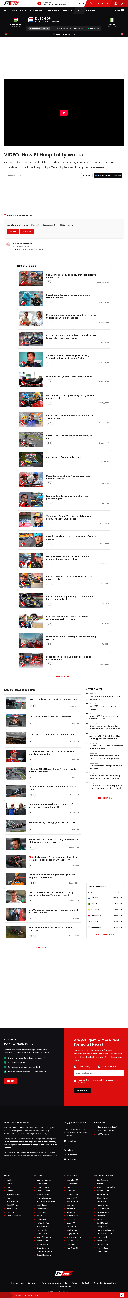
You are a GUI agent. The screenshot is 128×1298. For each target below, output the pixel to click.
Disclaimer (32, 1283)
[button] (15, 22)
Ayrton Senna (102, 1194)
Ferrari (9, 1187)
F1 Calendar (36, 10)
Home (14, 10)
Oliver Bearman (43, 1248)
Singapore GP (72, 1234)
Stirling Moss (102, 1227)
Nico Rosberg (102, 1180)
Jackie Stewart (103, 1205)
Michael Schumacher (106, 1187)
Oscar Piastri (42, 1209)
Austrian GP (72, 1205)
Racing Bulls (12, 1209)
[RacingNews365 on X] (99, 3)
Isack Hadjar (42, 1205)
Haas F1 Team (13, 1205)
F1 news (23, 10)
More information (65, 34)
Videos (79, 10)
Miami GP (71, 1191)
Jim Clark (101, 1216)
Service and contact (106, 1131)
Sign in (10, 1081)
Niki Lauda (101, 1219)
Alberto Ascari (103, 1191)
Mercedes (11, 1191)
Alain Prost (101, 1184)
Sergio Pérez (42, 1216)
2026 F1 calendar (25, 1153)
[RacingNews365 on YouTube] (107, 3)
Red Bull (10, 1180)
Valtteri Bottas (43, 1223)
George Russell (38, 1145)
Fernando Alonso (47, 1141)
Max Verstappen (27, 1141)
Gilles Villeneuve (104, 1198)
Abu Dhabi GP (72, 1248)
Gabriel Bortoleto (44, 1255)
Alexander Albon (44, 1241)
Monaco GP (72, 1198)
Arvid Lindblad (43, 1227)
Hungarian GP (72, 1216)
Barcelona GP (72, 1201)
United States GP (74, 1237)
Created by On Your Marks (105, 1283)
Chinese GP (72, 1184)
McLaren (10, 1184)
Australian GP (72, 1180)
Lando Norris (24, 1145)
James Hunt (102, 1201)
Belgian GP (71, 1212)
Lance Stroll (42, 1234)
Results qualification (39, 28)
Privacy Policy (71, 1283)
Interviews (68, 10)
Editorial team (18, 1283)
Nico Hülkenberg (44, 1237)
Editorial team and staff (107, 1127)
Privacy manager (64, 1286)
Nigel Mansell (102, 1223)
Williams (10, 1212)
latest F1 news (18, 1127)
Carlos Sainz (42, 1212)
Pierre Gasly (42, 1230)
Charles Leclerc (43, 1191)
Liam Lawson (42, 1244)
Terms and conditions (51, 1283)
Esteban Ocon (43, 1219)
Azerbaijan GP (73, 1230)
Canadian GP (72, 1194)
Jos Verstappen (103, 1212)
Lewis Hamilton (11, 1141)
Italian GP (71, 1223)
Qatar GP (71, 1244)
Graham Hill (102, 1237)
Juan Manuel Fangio (105, 1230)
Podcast (90, 10)
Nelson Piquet (102, 1241)
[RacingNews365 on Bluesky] (103, 3)
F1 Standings (52, 10)
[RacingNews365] (11, 3)
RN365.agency (103, 1134)
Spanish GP (71, 1227)
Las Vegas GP (72, 1241)
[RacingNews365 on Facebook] (95, 3)
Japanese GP (72, 1187)
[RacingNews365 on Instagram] (91, 3)
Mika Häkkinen (103, 1209)
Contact (85, 1283)
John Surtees (102, 1248)
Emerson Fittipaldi (104, 1234)
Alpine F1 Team (13, 1194)
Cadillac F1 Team (14, 1216)
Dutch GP (71, 1219)
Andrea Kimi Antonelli (46, 1201)
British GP (71, 1209)
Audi (8, 1198)
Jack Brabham (103, 1244)
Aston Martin (12, 1201)
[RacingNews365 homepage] (5, 10)
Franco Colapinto (44, 1251)
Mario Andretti (103, 1251)
